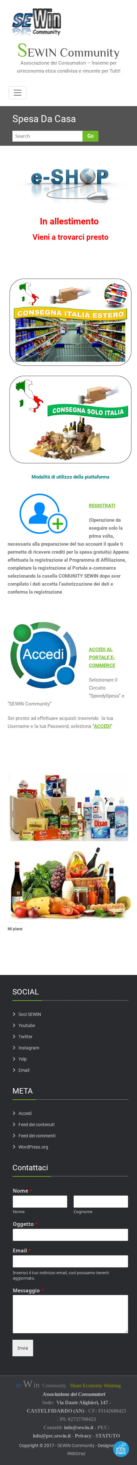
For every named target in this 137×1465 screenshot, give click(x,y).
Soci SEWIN (29, 1014)
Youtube (26, 1025)
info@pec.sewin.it (52, 1435)
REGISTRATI (102, 506)
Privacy (83, 1435)
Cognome (83, 1211)
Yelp (22, 1059)
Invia (23, 1348)
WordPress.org (33, 1146)
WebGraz (76, 1453)
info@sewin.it (78, 1427)
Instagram (28, 1047)
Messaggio (28, 1290)
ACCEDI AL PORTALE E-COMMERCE (102, 657)
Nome (22, 1191)
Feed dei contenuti (36, 1124)
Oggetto (25, 1224)
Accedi (25, 1113)
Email (23, 1070)
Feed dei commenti (36, 1135)
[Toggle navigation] (17, 92)
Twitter (25, 1036)
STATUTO (108, 1435)
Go (90, 136)
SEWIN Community (76, 1445)
